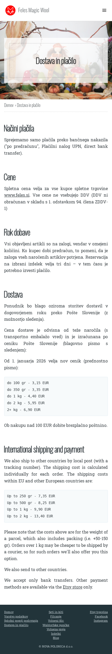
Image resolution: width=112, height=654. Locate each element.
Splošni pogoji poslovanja (21, 620)
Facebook (101, 616)
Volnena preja (56, 629)
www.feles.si (16, 195)
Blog (56, 638)
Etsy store (72, 587)
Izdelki (56, 633)
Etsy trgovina (99, 612)
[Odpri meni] (103, 10)
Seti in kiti (56, 612)
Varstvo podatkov (16, 616)
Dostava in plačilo (16, 625)
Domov (9, 105)
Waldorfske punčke (55, 625)
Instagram (101, 620)
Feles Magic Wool (33, 10)
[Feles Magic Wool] (10, 10)
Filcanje (55, 616)
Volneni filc (56, 620)
